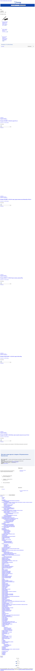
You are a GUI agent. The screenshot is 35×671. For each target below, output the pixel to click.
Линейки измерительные (8, 556)
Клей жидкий (6, 544)
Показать (2, 11)
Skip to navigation (3, 0)
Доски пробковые (7, 522)
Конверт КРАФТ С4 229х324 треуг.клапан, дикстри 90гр (11, 277)
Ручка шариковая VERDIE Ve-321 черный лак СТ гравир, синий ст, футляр (5, 23)
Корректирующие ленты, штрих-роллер (10, 553)
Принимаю (2, 670)
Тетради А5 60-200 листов (8, 629)
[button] (2, 127)
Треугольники (6, 644)
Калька (7, 514)
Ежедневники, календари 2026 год (9, 525)
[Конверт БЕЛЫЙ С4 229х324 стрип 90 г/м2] (17, 50)
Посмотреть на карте (15, 461)
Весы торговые (6, 527)
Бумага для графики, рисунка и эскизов (10, 511)
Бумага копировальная (9, 513)
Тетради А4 (6, 627)
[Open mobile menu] (10, 5)
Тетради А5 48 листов (7, 628)
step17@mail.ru (6, 463)
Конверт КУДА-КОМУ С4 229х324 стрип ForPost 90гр (11, 356)
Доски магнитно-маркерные (8, 521)
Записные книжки (7, 506)
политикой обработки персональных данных (7, 669)
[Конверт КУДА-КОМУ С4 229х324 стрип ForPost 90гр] (17, 285)
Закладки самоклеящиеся (8, 505)
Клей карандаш (6, 545)
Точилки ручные (6, 645)
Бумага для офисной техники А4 (9, 508)
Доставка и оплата (23, 470)
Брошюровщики (6, 501)
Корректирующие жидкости (8, 552)
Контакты (21, 471)
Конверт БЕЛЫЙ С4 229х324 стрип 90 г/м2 (9, 120)
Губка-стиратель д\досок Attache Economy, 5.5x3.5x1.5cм (4, 30)
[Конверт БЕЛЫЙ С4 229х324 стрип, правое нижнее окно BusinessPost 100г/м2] (17, 128)
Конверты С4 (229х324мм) (4, 122)
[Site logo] (17, 3)
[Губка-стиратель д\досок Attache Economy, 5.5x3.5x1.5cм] (5, 28)
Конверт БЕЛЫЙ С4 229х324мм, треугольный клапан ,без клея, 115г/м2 (14, 434)
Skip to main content (9, 0)
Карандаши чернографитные (8, 542)
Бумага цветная (6, 509)
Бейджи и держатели (7, 531)
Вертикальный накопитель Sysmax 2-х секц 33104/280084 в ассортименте (4, 38)
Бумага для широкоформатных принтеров (10, 515)
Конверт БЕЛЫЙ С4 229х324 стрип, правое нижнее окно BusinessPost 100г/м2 (15, 199)
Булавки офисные (7, 532)
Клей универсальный (7, 546)
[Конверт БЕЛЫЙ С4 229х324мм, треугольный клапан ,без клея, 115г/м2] (11, 364)
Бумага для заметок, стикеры (8, 504)
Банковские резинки (7, 530)
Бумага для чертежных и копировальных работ (11, 512)
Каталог (3, 489)
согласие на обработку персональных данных (26, 669)
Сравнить (3, 654)
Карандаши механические (8, 541)
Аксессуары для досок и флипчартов (9, 519)
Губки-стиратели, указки (10, 520)
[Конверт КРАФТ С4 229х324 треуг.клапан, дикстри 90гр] (17, 207)
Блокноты (5, 503)
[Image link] (4, 468)
